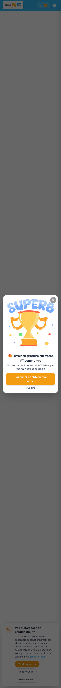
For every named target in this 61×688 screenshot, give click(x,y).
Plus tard (30, 388)
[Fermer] (53, 300)
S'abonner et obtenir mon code (30, 379)
